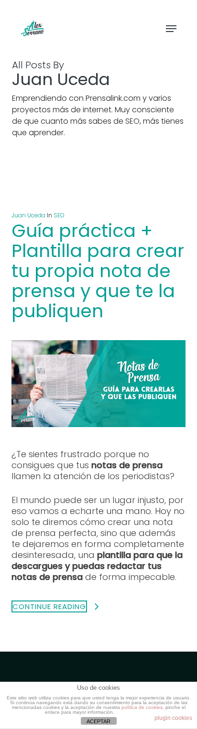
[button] (171, 28)
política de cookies (142, 707)
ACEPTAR (98, 721)
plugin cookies (173, 718)
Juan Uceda (28, 215)
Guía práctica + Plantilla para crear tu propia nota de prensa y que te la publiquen (97, 270)
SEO (59, 215)
